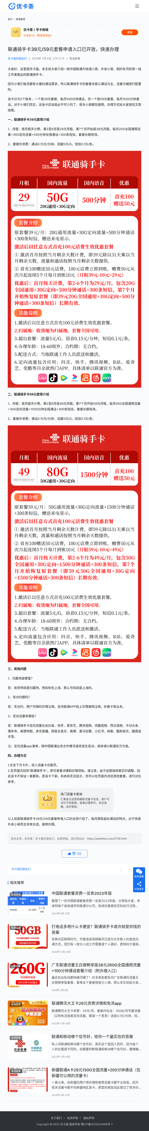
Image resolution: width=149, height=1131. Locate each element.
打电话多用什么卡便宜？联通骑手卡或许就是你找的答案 (96, 929)
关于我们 (56, 1118)
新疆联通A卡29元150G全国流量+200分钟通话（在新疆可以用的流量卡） (96, 1073)
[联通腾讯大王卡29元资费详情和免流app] (28, 1012)
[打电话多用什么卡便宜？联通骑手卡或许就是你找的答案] (28, 936)
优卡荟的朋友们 (17, 58)
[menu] (137, 6)
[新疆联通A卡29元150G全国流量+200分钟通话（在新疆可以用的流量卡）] (28, 1079)
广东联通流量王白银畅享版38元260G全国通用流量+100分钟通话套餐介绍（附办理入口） (96, 968)
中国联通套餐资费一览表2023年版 (82, 893)
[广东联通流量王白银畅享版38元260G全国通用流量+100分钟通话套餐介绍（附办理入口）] (28, 974)
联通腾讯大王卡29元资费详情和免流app (86, 1003)
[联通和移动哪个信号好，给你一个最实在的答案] (28, 1046)
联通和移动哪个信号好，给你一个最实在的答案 (92, 1036)
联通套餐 (74, 58)
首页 (10, 19)
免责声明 (72, 1118)
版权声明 (88, 1118)
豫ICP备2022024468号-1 (97, 1124)
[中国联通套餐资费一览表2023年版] (28, 903)
